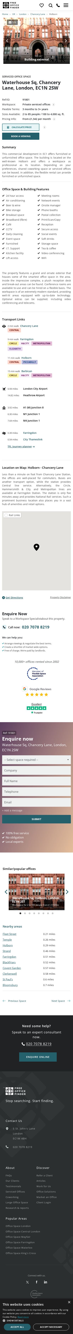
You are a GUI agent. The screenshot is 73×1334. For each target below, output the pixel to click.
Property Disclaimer (60, 597)
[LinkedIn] (46, 1282)
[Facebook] (37, 1282)
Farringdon (26, 339)
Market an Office (46, 1197)
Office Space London (18, 1226)
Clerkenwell (10, 973)
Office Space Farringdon (20, 1242)
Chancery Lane (37, 14)
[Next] (62, 41)
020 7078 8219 (35, 627)
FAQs (9, 1175)
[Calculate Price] (44, 127)
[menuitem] (21, 1175)
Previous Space (16, 1001)
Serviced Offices (15, 1191)
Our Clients (12, 1180)
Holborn (26, 357)
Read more (23, 1316)
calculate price (22, 127)
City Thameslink (33, 439)
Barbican (26, 371)
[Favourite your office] (41, 5)
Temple (7, 939)
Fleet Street (9, 934)
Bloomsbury (10, 985)
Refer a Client (44, 1175)
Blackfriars (9, 962)
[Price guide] (54, 119)
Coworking (12, 1197)
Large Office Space (17, 1202)
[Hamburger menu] (65, 5)
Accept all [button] (17, 1327)
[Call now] (58, 5)
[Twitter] (28, 1282)
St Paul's (8, 979)
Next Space (59, 1001)
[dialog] (36, 1316)
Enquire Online (38, 1057)
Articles (41, 1180)
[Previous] (11, 41)
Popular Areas (16, 1218)
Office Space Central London (23, 1231)
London (22, 14)
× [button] (69, 1302)
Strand (7, 951)
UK (13, 14)
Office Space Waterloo (19, 1247)
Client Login (43, 1202)
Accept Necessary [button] (51, 1327)
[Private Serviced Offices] (53, 104)
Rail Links (14, 515)
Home (5, 14)
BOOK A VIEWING (20, 136)
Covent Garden (12, 968)
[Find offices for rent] (50, 5)
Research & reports (17, 1208)
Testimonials (13, 1186)
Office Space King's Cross (21, 1253)
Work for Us (43, 1186)
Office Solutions (46, 1191)
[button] (36, 1320)
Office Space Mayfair (18, 1236)
